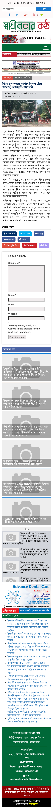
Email (11, 304)
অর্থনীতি (27, 77)
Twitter (26, 233)
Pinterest (30, 245)
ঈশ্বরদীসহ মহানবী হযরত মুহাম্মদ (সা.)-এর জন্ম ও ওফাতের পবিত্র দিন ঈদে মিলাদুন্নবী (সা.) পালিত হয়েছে (24, 403)
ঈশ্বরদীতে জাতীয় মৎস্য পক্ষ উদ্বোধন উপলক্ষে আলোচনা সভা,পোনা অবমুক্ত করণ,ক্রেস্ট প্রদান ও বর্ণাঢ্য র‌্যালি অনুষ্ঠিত (29, 686)
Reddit (24, 239)
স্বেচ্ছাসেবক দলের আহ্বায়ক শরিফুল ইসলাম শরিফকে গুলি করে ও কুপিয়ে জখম (25, 520)
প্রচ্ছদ (8, 77)
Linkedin (10, 239)
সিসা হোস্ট (33, 804)
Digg (40, 233)
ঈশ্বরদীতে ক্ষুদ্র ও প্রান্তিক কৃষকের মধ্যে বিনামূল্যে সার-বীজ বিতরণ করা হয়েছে (23, 463)
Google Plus (13, 245)
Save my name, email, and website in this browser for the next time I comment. (24, 328)
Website (12, 313)
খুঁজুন (44, 9)
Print (45, 245)
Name (12, 295)
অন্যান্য (20, 77)
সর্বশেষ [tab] (26, 529)
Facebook (10, 233)
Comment (14, 263)
